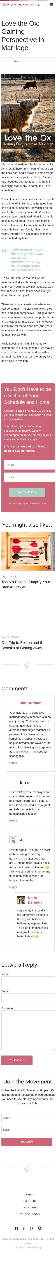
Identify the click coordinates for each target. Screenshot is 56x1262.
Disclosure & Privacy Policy (28, 1247)
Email (4, 991)
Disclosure (30, 1207)
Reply (13, 762)
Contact (30, 1194)
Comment (7, 1008)
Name (5, 974)
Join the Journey (27, 492)
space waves (20, 751)
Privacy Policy (30, 1214)
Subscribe (26, 1141)
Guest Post (30, 1201)
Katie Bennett (35, 900)
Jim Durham (30, 703)
